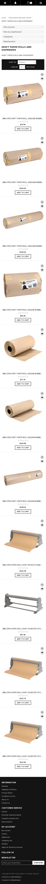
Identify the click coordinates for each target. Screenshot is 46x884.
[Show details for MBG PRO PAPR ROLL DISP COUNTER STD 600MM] (23, 667)
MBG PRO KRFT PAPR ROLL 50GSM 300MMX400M (23, 310)
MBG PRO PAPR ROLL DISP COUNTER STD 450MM (23, 629)
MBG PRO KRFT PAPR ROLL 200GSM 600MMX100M (23, 182)
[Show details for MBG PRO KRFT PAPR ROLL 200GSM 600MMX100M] (23, 157)
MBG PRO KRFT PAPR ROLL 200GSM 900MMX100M (23, 246)
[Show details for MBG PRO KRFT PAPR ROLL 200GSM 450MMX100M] (23, 93)
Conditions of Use (8, 796)
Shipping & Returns (9, 789)
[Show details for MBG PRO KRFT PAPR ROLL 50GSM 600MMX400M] (23, 412)
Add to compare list (42, 74)
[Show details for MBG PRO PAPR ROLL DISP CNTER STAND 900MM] (23, 540)
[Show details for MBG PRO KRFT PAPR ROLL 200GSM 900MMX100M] (23, 221)
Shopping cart (7, 840)
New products (7, 822)
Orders (4, 834)
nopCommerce (16, 877)
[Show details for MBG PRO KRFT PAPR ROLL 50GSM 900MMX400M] (23, 476)
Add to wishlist (42, 78)
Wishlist (5, 844)
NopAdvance (16, 880)
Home (4, 18)
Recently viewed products (11, 815)
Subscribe (38, 863)
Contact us (6, 803)
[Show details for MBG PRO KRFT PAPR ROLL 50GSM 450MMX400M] (23, 348)
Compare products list (10, 818)
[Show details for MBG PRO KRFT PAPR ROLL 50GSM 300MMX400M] (23, 285)
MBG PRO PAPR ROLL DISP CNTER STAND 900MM (23, 565)
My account (6, 830)
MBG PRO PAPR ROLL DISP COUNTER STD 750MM (23, 756)
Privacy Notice (7, 793)
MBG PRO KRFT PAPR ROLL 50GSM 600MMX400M (23, 437)
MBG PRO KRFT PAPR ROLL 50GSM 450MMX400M (23, 374)
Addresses (6, 837)
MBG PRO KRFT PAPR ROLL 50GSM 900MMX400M (23, 501)
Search (4, 812)
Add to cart (23, 129)
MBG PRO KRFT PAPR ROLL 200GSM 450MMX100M (23, 119)
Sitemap (5, 786)
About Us (5, 799)
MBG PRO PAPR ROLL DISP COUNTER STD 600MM (23, 692)
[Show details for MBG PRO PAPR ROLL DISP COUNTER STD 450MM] (23, 603)
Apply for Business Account (12, 847)
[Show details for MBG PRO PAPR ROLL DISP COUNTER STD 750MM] (23, 731)
